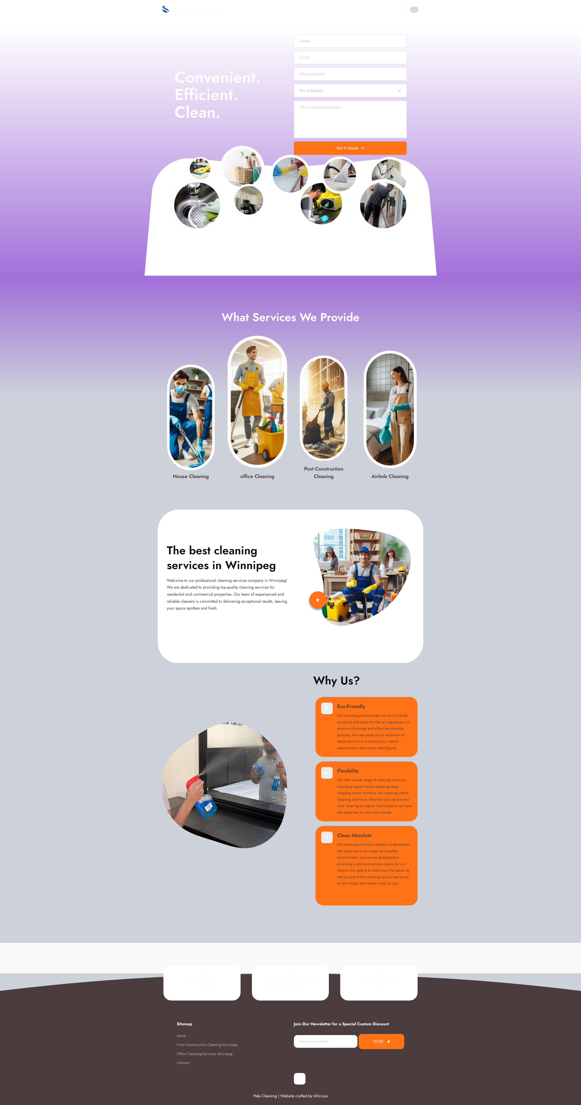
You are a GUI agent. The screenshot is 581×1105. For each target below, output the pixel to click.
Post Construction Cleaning (324, 472)
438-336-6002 (202, 982)
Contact (183, 1062)
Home (181, 1036)
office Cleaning (257, 476)
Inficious (320, 1096)
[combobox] (350, 90)
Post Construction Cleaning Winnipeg (207, 1045)
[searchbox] (351, 90)
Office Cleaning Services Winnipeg (204, 1054)
